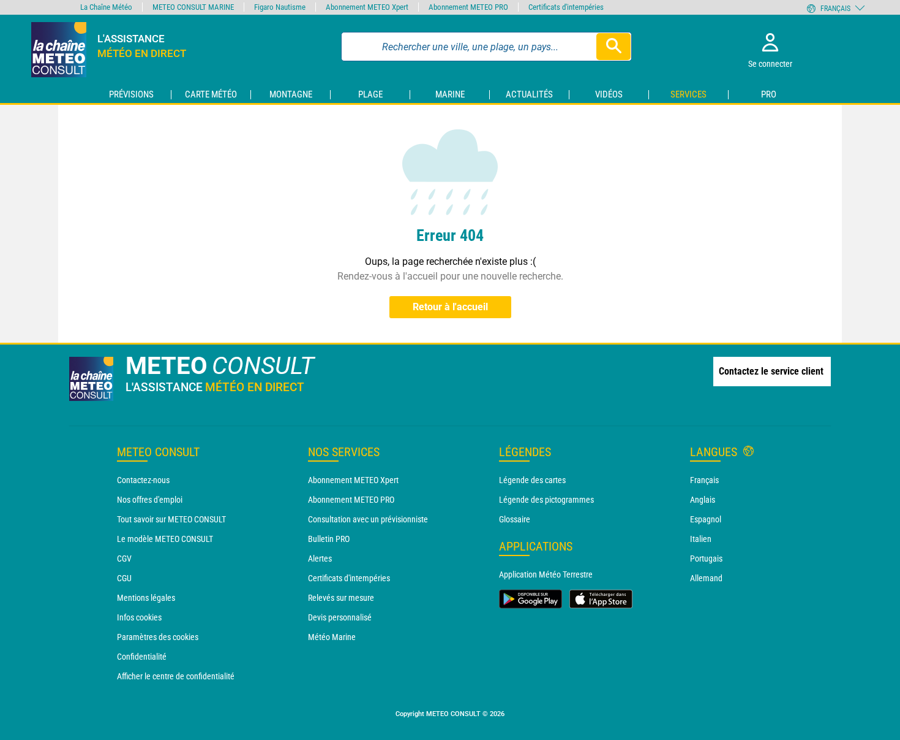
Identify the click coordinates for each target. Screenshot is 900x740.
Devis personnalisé (340, 617)
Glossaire (514, 519)
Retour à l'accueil (450, 307)
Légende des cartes (532, 480)
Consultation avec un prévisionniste (368, 519)
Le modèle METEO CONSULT (165, 539)
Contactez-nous (143, 480)
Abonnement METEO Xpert (353, 480)
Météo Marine (332, 637)
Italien (700, 539)
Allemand (706, 578)
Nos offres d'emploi (149, 500)
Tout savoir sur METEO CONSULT (171, 519)
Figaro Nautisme (280, 7)
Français (704, 480)
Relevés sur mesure (341, 598)
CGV (124, 558)
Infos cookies (139, 617)
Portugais (706, 558)
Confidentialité (142, 657)
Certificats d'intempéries (349, 578)
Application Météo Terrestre (546, 574)
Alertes (320, 558)
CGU (124, 578)
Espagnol (705, 519)
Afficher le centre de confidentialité (175, 676)
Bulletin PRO (329, 539)
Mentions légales (146, 598)
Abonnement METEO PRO (351, 500)
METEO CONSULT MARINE (193, 7)
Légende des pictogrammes (546, 500)
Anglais (702, 500)
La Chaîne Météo (106, 7)
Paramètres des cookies (157, 637)
